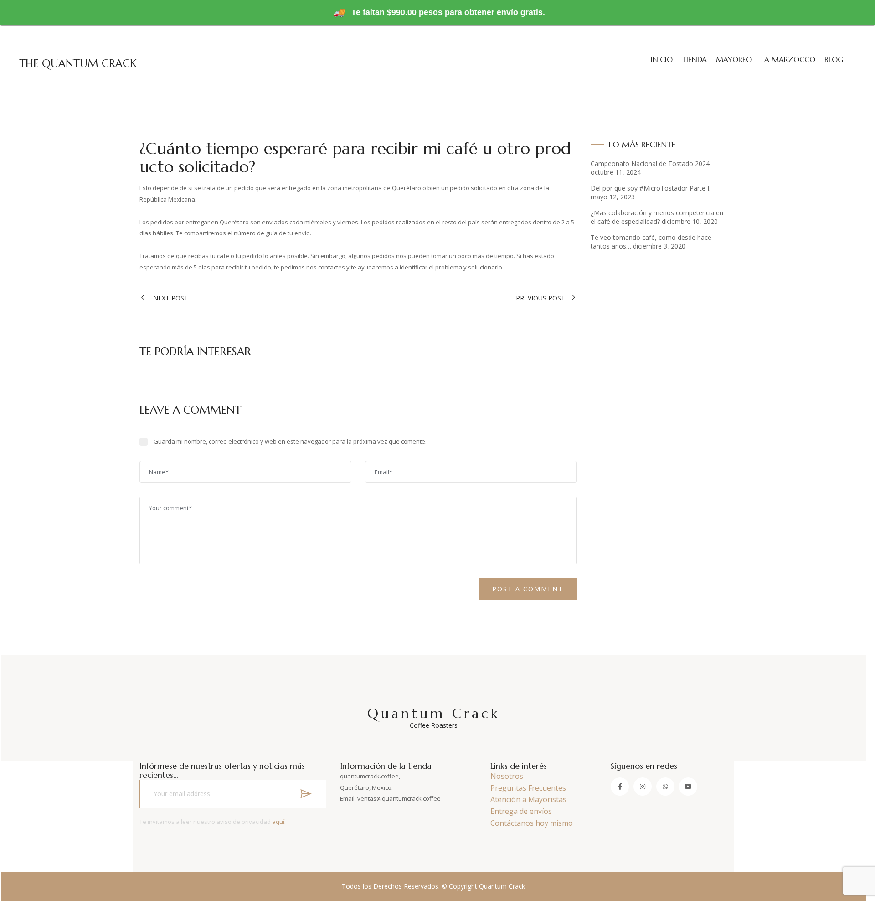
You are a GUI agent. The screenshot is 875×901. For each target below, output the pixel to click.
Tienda (694, 59)
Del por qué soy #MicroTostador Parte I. (650, 188)
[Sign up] (306, 794)
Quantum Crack (433, 717)
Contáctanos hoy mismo (531, 823)
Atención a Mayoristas (528, 799)
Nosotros (506, 776)
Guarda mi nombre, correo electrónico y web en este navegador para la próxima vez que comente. (290, 441)
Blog (833, 59)
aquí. (279, 822)
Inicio (662, 59)
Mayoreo (734, 59)
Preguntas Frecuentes (528, 788)
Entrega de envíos (521, 811)
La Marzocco (788, 59)
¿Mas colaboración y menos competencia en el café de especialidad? (657, 217)
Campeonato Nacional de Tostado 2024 (650, 163)
